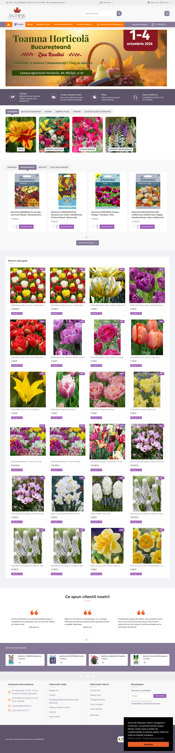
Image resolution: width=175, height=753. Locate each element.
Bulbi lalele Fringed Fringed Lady (143, 410)
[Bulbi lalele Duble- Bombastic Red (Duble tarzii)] (28, 337)
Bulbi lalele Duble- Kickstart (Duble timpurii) (68, 357)
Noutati (43, 167)
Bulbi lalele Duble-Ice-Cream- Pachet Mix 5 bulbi (68, 305)
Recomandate (27, 167)
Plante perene (87, 149)
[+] (16, 226)
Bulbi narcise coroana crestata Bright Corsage (147, 566)
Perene (77, 112)
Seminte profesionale (121, 149)
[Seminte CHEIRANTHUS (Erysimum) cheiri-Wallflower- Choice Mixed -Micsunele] (67, 191)
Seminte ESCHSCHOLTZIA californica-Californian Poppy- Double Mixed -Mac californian (148, 215)
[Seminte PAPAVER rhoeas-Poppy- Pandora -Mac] (107, 191)
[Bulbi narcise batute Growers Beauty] (107, 546)
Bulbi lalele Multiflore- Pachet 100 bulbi (26, 462)
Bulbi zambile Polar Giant (100, 514)
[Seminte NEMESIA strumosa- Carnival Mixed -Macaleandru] (27, 191)
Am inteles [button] (148, 744)
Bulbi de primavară (31, 112)
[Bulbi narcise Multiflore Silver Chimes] (67, 493)
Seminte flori (62, 112)
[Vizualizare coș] (166, 13)
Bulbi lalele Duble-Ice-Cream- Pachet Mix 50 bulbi (28, 305)
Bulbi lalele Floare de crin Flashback (25, 410)
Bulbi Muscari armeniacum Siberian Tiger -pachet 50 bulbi (28, 566)
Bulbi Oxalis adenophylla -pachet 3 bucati (27, 514)
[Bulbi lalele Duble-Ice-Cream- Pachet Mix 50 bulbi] (28, 285)
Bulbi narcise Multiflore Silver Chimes (65, 514)
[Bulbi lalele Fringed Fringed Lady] (147, 389)
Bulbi (21, 149)
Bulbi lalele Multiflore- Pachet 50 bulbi (65, 462)
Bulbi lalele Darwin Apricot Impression (145, 357)
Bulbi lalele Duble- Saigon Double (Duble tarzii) (147, 305)
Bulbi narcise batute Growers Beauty (105, 566)
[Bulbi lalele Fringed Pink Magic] (107, 389)
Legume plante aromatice (98, 112)
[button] (164, 738)
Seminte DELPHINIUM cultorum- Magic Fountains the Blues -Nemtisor (72, 656)
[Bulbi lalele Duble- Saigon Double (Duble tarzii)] (147, 285)
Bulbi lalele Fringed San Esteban (63, 410)
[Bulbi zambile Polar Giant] (107, 493)
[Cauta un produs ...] (119, 13)
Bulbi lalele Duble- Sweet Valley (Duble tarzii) (108, 305)
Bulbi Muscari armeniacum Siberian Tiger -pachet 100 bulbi (147, 514)
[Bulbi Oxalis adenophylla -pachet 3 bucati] (28, 493)
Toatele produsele (86, 243)
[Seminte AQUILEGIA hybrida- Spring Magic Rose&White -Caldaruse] (94, 659)
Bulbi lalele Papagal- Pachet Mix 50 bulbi (106, 462)
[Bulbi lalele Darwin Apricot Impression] (147, 337)
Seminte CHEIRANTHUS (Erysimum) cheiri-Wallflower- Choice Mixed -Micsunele (67, 215)
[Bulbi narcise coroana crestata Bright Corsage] (147, 546)
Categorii (12, 112)
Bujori (48, 112)
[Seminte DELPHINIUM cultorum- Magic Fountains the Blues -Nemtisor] (52, 659)
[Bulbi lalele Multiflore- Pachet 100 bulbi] (28, 441)
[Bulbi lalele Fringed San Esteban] (67, 389)
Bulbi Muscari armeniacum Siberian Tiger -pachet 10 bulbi (68, 566)
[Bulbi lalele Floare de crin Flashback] (28, 389)
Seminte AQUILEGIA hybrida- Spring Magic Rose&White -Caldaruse (114, 656)
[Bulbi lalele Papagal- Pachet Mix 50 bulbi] (107, 441)
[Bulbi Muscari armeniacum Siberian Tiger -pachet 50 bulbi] (28, 546)
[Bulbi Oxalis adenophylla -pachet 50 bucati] (147, 441)
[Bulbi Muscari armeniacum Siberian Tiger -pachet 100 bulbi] (147, 493)
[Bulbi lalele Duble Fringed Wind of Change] (107, 337)
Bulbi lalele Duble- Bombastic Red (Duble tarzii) (28, 357)
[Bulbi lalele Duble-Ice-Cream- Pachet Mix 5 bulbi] (67, 285)
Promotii (12, 167)
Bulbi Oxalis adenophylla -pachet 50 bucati (147, 462)
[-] (16, 228)
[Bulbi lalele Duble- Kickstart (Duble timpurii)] (67, 337)
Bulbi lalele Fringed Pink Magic (102, 410)
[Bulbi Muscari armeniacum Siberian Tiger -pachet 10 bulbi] (67, 546)
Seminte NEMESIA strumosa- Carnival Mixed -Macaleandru (26, 213)
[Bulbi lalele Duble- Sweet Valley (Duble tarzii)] (107, 285)
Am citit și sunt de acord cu (146, 702)
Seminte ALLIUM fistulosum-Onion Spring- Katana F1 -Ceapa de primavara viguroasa (155, 656)
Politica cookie (134, 738)
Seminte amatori (54, 149)
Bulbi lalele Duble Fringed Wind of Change (107, 357)
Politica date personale (153, 738)
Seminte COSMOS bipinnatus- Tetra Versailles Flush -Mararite (31, 656)
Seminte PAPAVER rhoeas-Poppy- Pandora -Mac (105, 213)
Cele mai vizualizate (16, 648)
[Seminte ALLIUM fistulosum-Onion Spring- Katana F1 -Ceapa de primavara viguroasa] (136, 659)
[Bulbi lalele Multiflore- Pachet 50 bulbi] (67, 441)
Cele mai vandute (59, 167)
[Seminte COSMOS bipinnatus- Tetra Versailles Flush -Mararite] (11, 659)
